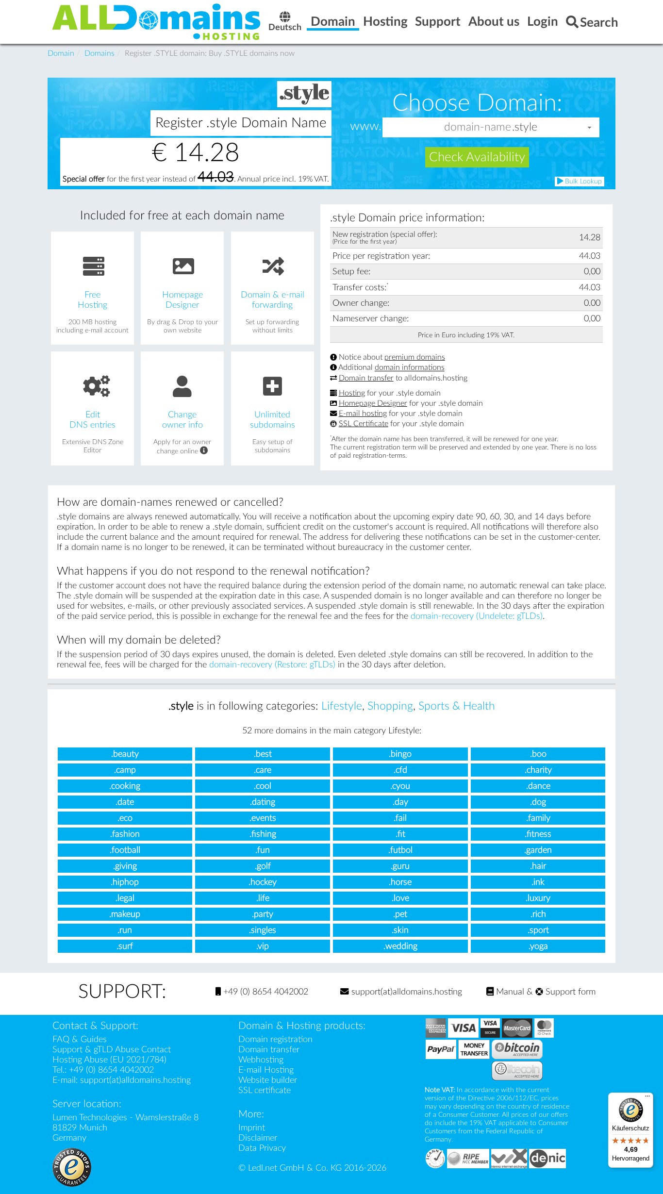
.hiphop (125, 882)
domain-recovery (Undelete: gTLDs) (477, 616)
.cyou (400, 786)
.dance (538, 786)
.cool (262, 786)
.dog (538, 802)
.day (400, 802)
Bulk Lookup (582, 181)
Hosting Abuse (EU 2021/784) (109, 1060)
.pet (400, 914)
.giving (125, 866)
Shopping (390, 706)
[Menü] (647, 1098)
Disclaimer (257, 1138)
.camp (125, 770)
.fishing (262, 834)
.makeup (124, 914)
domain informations (410, 368)
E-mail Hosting (266, 1070)
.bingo (400, 754)
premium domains (414, 357)
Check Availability (477, 157)
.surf (124, 946)
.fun (262, 850)
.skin (400, 930)
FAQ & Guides (79, 1039)
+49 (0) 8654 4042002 (264, 992)
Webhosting (260, 1060)
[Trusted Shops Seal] (71, 1166)
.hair (538, 866)
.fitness (538, 834)
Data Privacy (262, 1148)
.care (262, 770)
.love (400, 898)
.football (125, 850)
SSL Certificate (363, 424)
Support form (569, 992)
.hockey (263, 882)
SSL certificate (264, 1090)
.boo (538, 754)
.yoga (538, 946)
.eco (125, 818)
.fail (400, 818)
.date (125, 802)
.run (124, 930)
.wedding (400, 946)
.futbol (400, 850)
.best (263, 754)
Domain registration (275, 1039)
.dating (262, 802)
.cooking (124, 786)
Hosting (352, 393)
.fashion (125, 834)
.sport (538, 930)
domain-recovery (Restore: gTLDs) (272, 665)
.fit (400, 834)
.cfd (400, 770)
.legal (125, 898)
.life (262, 898)
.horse (400, 882)
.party (262, 914)
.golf (263, 866)
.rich (538, 914)
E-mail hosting (363, 413)
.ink (538, 882)
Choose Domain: (477, 103)
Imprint (251, 1128)
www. (365, 126)
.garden (538, 850)
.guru (400, 866)
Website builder (267, 1080)
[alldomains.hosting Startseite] (157, 21)
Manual (509, 992)
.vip (262, 946)
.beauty (125, 754)
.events (262, 818)
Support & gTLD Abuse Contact (111, 1049)
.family (538, 818)
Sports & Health (456, 706)
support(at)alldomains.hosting (405, 992)
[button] (589, 127)
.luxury (538, 898)
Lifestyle (341, 706)
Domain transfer (366, 378)
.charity (538, 770)
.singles (262, 930)
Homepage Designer (373, 403)
